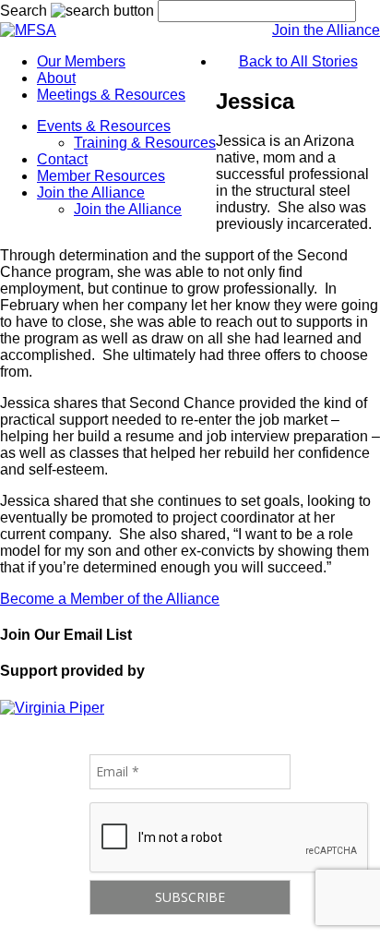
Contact (62, 159)
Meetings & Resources (111, 94)
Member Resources (101, 176)
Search (23, 10)
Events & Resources (104, 126)
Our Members (81, 61)
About (56, 78)
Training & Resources (145, 142)
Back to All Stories (298, 61)
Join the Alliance (326, 30)
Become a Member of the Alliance (110, 599)
